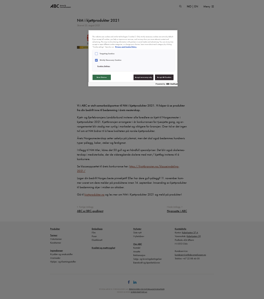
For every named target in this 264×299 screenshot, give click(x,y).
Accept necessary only (143, 77)
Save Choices (102, 77)
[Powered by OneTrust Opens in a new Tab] (165, 84)
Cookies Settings (103, 66)
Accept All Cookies (164, 77)
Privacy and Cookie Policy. (126, 47)
